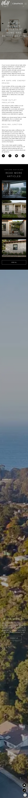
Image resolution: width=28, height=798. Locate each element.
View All (14, 262)
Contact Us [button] (14, 638)
